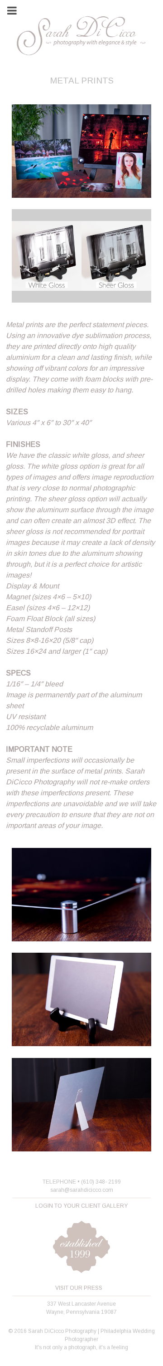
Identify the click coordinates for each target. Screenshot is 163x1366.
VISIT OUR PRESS (78, 1288)
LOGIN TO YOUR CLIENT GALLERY (81, 1206)
